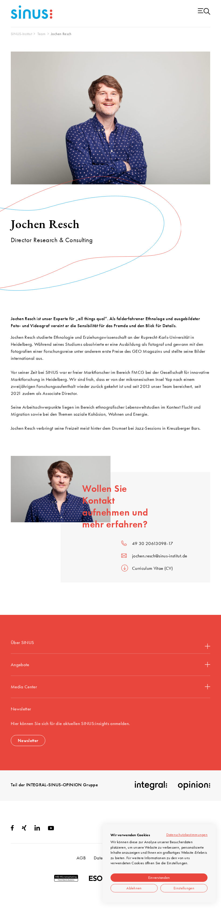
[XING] (24, 829)
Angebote (20, 665)
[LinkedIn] (37, 829)
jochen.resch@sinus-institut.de (159, 556)
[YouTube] (51, 829)
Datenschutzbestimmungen (187, 834)
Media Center (24, 687)
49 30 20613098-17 (152, 543)
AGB (81, 858)
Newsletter (28, 740)
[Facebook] (12, 829)
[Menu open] (204, 11)
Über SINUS (22, 642)
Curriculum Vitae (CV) (152, 568)
